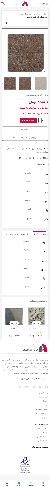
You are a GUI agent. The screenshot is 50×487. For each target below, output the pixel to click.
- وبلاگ (45, 405)
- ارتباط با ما (44, 417)
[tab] (39, 234)
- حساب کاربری (43, 428)
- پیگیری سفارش (42, 436)
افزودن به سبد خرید (28, 120)
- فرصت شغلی (43, 440)
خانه (45, 14)
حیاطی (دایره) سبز (36, 328)
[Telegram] (19, 386)
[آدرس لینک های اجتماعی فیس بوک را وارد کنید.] (33, 158)
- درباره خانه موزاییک (41, 413)
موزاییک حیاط (25, 14)
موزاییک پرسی (42, 152)
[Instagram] (33, 386)
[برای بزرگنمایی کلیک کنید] (44, 71)
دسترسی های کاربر (41, 424)
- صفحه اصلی (43, 397)
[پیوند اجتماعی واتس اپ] (23, 158)
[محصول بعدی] (4, 23)
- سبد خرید (44, 432)
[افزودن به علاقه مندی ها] (34, 323)
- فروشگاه (45, 401)
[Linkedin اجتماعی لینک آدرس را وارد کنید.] (27, 158)
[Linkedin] (26, 386)
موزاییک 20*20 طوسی (14, 328)
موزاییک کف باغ (14, 148)
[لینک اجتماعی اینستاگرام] (30, 158)
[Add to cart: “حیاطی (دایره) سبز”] (38, 323)
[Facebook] (46, 386)
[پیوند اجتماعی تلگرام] (20, 158)
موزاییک (36, 14)
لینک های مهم (43, 393)
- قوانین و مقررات (42, 409)
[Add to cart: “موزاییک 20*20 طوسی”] (16, 323)
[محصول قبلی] (9, 23)
